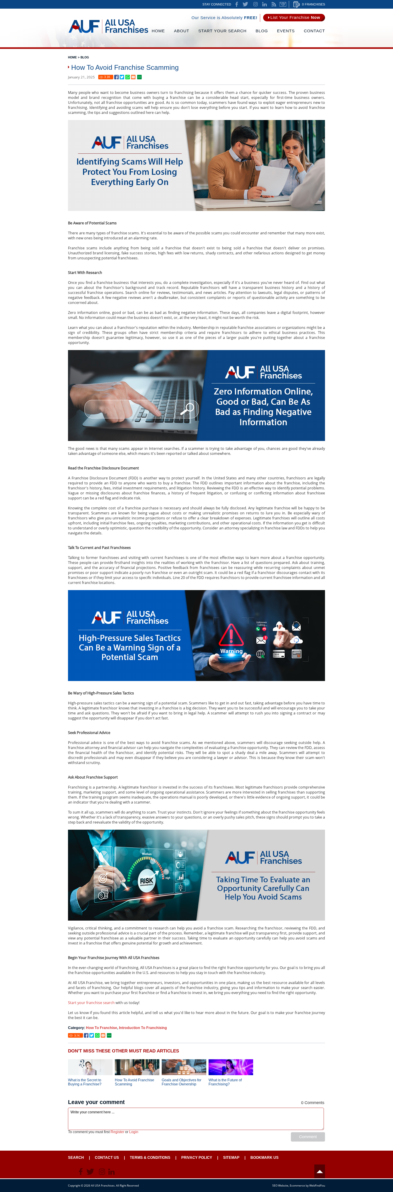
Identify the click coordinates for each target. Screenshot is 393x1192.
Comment (308, 1136)
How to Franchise (101, 1028)
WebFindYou (317, 1185)
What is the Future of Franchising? (225, 1082)
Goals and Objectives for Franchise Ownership (181, 1082)
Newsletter (283, 4)
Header (319, 1171)
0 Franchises (313, 4)
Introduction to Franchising (143, 1028)
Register (117, 1132)
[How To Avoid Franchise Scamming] (116, 77)
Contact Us (107, 1157)
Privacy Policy (196, 1157)
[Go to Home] (108, 33)
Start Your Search (222, 31)
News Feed (273, 4)
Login (133, 1132)
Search (76, 1157)
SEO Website (280, 1185)
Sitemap (231, 1157)
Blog (262, 31)
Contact (314, 31)
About (181, 31)
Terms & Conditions (150, 1157)
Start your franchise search (91, 1002)
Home (158, 31)
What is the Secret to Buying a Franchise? (84, 1082)
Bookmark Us (264, 1157)
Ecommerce (297, 1185)
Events (286, 31)
